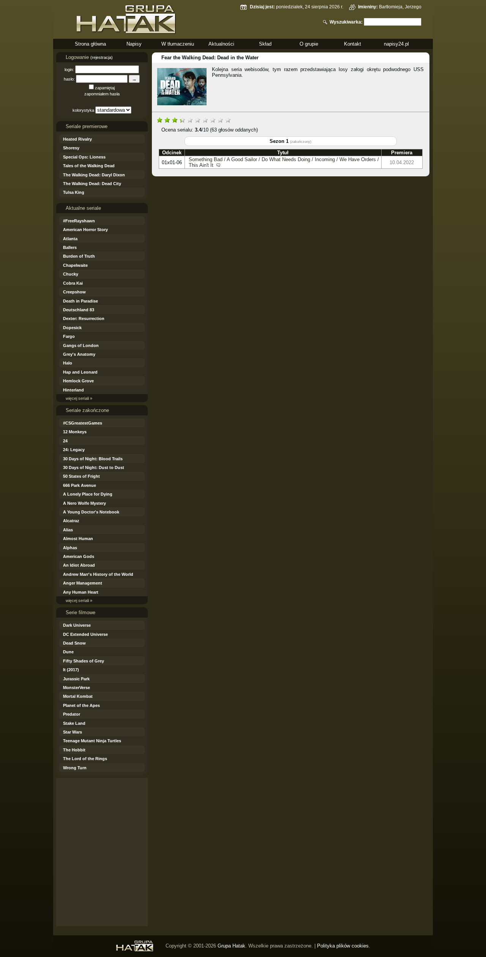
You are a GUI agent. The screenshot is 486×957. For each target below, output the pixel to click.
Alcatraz (71, 520)
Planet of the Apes (81, 705)
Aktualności (221, 44)
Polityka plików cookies (343, 946)
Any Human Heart (80, 592)
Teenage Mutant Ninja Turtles (92, 740)
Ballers (70, 247)
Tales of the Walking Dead (89, 165)
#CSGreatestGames (82, 423)
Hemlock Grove (78, 381)
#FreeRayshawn (79, 221)
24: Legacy (74, 449)
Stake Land (74, 723)
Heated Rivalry (77, 139)
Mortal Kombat (78, 696)
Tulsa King (73, 192)
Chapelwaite (75, 265)
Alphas (70, 547)
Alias (68, 530)
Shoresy (71, 148)
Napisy (134, 44)
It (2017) (71, 669)
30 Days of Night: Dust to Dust (93, 467)
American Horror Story (85, 229)
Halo (67, 363)
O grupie (309, 44)
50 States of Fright (81, 476)
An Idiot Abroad (79, 565)
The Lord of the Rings (85, 758)
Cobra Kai (73, 283)
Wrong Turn (75, 767)
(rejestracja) (101, 57)
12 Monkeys (75, 431)
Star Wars (72, 732)
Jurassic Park (76, 679)
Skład (265, 44)
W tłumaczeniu (177, 44)
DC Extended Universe (85, 634)
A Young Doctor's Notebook (91, 512)
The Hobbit (74, 750)
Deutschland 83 (78, 309)
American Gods (78, 556)
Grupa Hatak (231, 946)
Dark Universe (77, 625)
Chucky (70, 274)
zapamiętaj (105, 88)
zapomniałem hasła (102, 94)
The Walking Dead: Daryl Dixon (94, 175)
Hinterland (73, 390)
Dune (68, 652)
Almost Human (78, 538)
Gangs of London (81, 345)
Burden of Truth (79, 256)
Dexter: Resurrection (83, 318)
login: (69, 69)
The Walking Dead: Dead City (92, 183)
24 (65, 441)
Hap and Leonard (80, 372)
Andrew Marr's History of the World (98, 574)
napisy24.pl (396, 44)
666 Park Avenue (79, 485)
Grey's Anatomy (79, 354)
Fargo (69, 336)
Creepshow (74, 292)
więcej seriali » (79, 398)
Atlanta (70, 238)
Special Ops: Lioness (84, 157)
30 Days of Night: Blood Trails (93, 458)
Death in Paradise (80, 301)
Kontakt (352, 44)
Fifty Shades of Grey (83, 661)
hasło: (69, 79)
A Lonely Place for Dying (87, 494)
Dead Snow (74, 643)
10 (228, 119)
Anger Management (82, 583)
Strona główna (90, 44)
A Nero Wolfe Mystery (84, 503)
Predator (71, 714)
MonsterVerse (76, 687)
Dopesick (72, 327)
